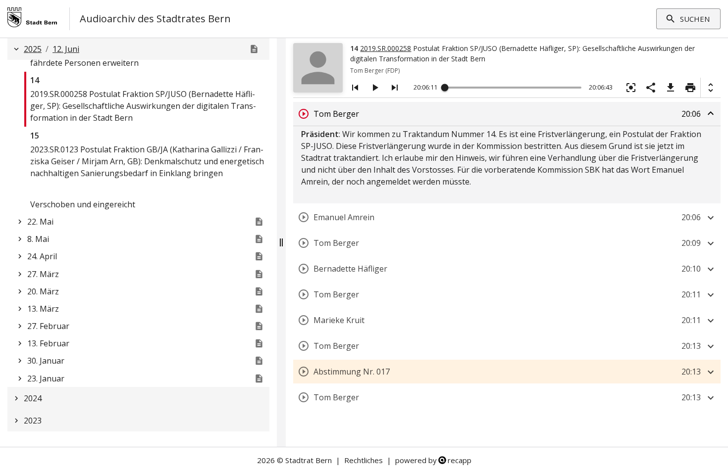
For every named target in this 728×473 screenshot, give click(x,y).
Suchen (695, 19)
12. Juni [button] (65, 49)
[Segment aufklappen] (711, 218)
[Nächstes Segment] (395, 87)
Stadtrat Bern (308, 460)
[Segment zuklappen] (711, 113)
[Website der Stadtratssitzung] (254, 49)
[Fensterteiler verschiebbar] (281, 242)
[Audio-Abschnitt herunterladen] (670, 87)
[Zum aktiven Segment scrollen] (631, 87)
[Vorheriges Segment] (355, 87)
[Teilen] (651, 87)
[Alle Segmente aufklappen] (711, 87)
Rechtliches (363, 460)
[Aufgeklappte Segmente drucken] (690, 87)
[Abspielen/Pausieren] (375, 87)
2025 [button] (33, 49)
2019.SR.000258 (385, 48)
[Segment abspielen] (303, 114)
